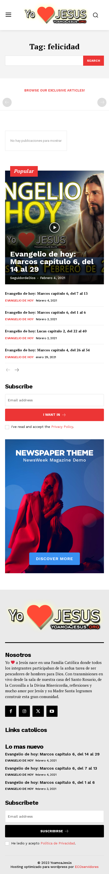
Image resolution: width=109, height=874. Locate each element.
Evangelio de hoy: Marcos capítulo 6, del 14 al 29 (52, 261)
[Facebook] (10, 711)
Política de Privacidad (58, 843)
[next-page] (16, 370)
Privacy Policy (62, 427)
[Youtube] (52, 711)
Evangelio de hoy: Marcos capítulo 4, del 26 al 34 (47, 350)
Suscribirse (51, 831)
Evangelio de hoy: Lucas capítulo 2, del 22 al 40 (45, 331)
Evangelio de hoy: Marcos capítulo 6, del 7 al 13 (46, 293)
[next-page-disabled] (101, 102)
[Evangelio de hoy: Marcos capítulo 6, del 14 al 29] (54, 227)
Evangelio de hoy (19, 300)
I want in (51, 415)
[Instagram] (24, 711)
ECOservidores (87, 867)
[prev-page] (7, 102)
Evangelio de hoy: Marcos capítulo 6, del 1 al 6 (45, 312)
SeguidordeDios (22, 278)
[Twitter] (38, 711)
